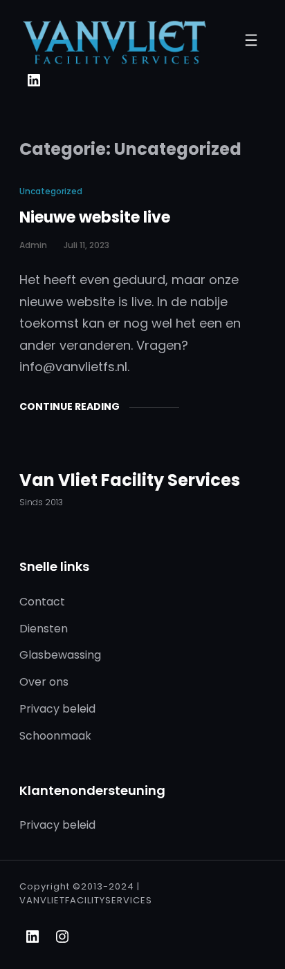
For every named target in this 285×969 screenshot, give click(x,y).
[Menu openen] (251, 40)
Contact (42, 602)
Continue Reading (69, 406)
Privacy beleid (57, 709)
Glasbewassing (60, 655)
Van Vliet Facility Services (129, 480)
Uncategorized (50, 191)
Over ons (43, 682)
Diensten (43, 629)
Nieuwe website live (94, 217)
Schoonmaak (55, 736)
